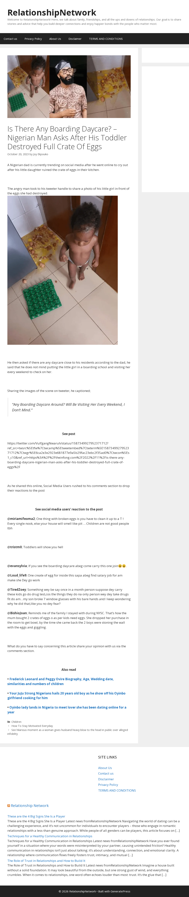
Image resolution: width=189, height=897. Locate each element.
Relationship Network (30, 805)
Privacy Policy (33, 39)
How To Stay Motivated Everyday (32, 726)
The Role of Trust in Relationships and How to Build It (46, 861)
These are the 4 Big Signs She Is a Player (36, 816)
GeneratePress (120, 891)
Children (16, 722)
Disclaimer (75, 39)
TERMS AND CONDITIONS (106, 39)
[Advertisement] (165, 129)
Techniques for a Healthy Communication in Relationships (49, 836)
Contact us (10, 39)
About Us (55, 39)
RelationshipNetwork (51, 12)
